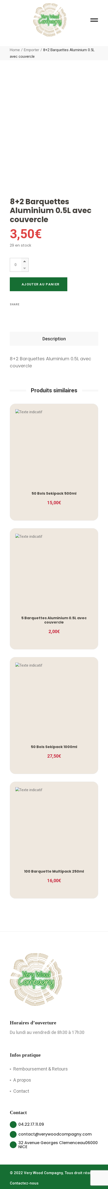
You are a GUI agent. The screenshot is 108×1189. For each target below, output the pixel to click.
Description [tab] (54, 338)
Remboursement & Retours (40, 1069)
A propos (22, 1080)
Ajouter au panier (40, 284)
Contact (21, 1091)
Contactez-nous (24, 1183)
